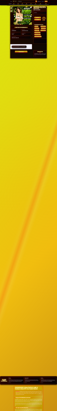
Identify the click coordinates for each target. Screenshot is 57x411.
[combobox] (27, 1)
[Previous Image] (15, 16)
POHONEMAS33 (21, 51)
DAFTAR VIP (37, 17)
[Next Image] (31, 16)
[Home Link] (14, 1)
